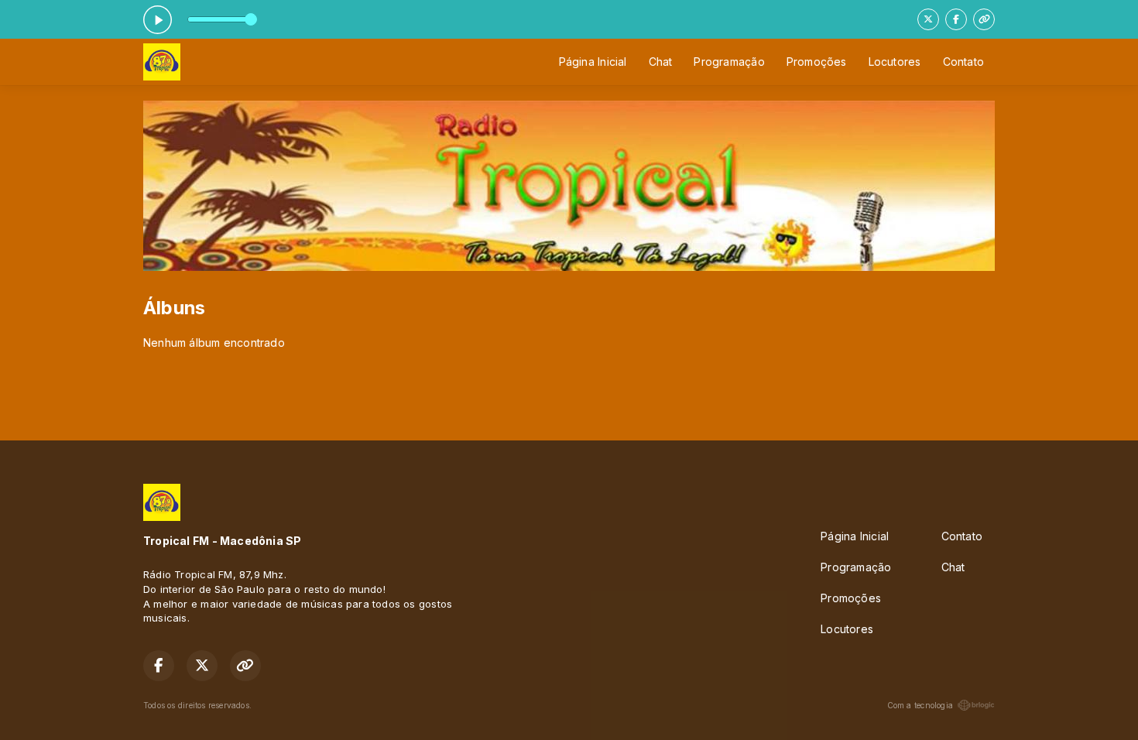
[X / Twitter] (928, 19)
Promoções (817, 61)
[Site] (984, 19)
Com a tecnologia (920, 705)
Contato (963, 61)
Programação (729, 61)
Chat (661, 61)
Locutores (895, 61)
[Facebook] (956, 19)
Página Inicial (593, 61)
